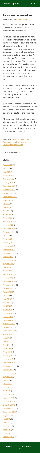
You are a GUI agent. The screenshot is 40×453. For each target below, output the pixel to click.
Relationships (8, 145)
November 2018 (9, 285)
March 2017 (7, 352)
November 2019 (9, 253)
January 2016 (8, 401)
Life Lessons (21, 142)
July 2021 (6, 235)
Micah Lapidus (11, 3)
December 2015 (9, 405)
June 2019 (7, 267)
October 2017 (8, 327)
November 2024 (9, 232)
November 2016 (9, 366)
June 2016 (7, 384)
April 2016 (7, 391)
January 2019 (8, 278)
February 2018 (8, 313)
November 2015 (9, 408)
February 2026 (8, 179)
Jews (13, 142)
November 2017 (9, 324)
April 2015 (7, 430)
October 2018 (8, 288)
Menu (33, 3)
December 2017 (9, 320)
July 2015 (6, 419)
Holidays (16, 139)
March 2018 (7, 310)
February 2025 (8, 221)
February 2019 (8, 274)
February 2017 (8, 355)
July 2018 (6, 295)
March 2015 (7, 433)
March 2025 (7, 218)
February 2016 (8, 398)
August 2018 (8, 292)
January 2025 (8, 225)
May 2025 (6, 211)
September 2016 (9, 373)
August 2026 (8, 165)
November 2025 (9, 190)
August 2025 (8, 200)
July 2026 (6, 168)
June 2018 (7, 299)
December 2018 (9, 281)
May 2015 (6, 426)
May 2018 (6, 302)
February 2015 (8, 437)
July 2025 (6, 204)
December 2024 (9, 228)
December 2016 (9, 362)
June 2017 (7, 341)
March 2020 (7, 239)
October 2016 (8, 370)
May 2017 (6, 345)
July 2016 (6, 380)
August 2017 (8, 334)
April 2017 (7, 348)
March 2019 (7, 271)
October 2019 (8, 257)
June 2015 (7, 422)
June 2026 (7, 172)
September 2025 (9, 197)
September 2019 (9, 260)
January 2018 (8, 317)
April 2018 (7, 306)
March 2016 (7, 394)
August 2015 (8, 415)
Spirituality (18, 145)
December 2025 (9, 186)
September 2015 (9, 412)
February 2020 (8, 242)
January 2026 (8, 182)
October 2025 (8, 193)
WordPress (27, 446)
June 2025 (7, 207)
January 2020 (8, 246)
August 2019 (8, 264)
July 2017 (6, 338)
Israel (22, 139)
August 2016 (8, 377)
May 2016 (6, 387)
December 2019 (9, 250)
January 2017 (8, 359)
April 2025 (7, 214)
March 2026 (7, 175)
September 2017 (9, 331)
